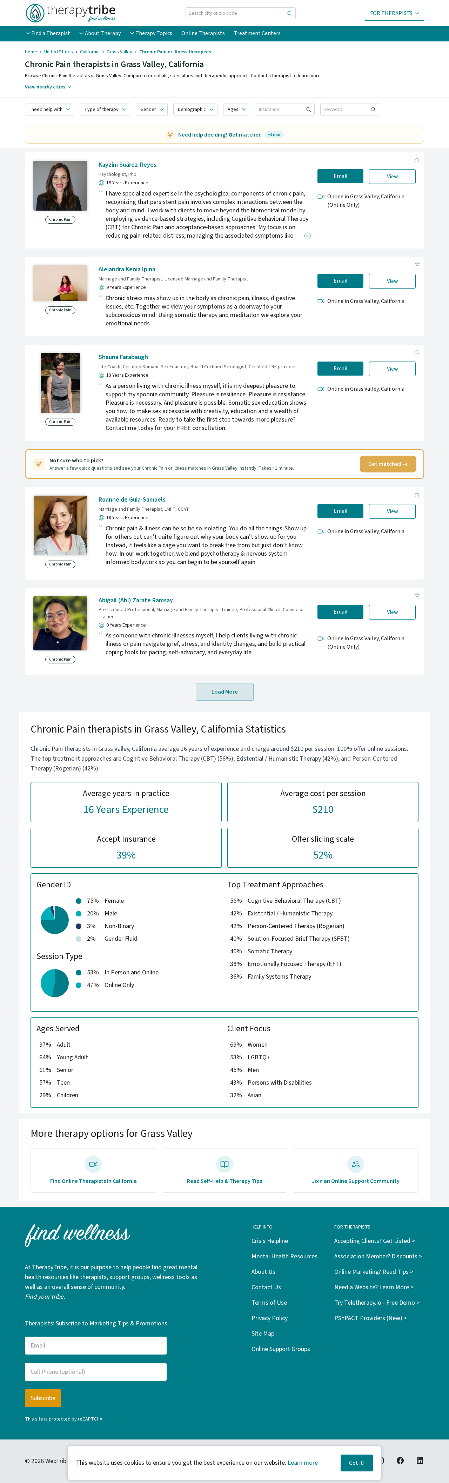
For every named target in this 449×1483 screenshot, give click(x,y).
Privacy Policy (270, 1318)
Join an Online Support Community (356, 1181)
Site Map (263, 1333)
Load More (225, 692)
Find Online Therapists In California (93, 1181)
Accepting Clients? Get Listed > (374, 1241)
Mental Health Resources (284, 1256)
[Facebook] (400, 1460)
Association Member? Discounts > (378, 1256)
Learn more (303, 1462)
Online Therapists (203, 33)
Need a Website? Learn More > (374, 1287)
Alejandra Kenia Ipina (127, 269)
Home (31, 51)
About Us (263, 1271)
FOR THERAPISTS (391, 13)
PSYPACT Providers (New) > (370, 1318)
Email (341, 176)
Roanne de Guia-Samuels (132, 499)
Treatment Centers (257, 33)
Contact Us (266, 1287)
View (392, 176)
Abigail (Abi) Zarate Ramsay (136, 600)
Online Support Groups (281, 1349)
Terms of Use (269, 1302)
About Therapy (103, 33)
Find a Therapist (50, 33)
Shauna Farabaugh (123, 357)
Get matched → (388, 464)
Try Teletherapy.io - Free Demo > (377, 1302)
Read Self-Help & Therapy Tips (224, 1181)
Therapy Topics (153, 33)
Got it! (356, 1463)
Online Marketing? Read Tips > (373, 1271)
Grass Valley (119, 51)
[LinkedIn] (420, 1460)
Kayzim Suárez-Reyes (127, 164)
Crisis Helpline (270, 1241)
